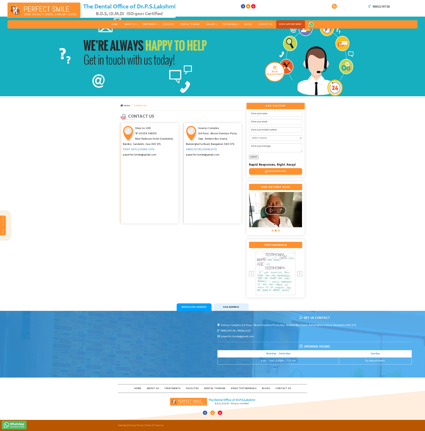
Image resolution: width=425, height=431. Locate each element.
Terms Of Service (154, 425)
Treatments (149, 24)
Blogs (248, 24)
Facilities (168, 24)
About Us (130, 24)
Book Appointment (290, 24)
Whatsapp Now (277, 171)
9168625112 (210, 149)
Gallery (210, 24)
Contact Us (265, 24)
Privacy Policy (135, 425)
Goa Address (231, 307)
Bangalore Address (194, 307)
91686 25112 (147, 149)
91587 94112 (130, 149)
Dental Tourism (190, 24)
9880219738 (381, 6)
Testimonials (230, 24)
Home (114, 24)
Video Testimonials (243, 388)
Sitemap (122, 425)
